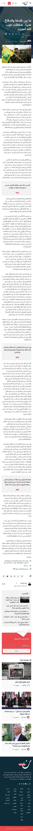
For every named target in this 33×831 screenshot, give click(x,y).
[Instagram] (23, 784)
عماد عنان (23, 717)
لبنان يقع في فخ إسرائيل (22, 682)
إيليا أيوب (24, 685)
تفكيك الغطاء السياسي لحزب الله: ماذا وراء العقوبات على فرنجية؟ (17, 744)
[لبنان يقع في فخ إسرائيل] (16, 671)
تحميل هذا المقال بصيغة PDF (20, 569)
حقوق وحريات (28, 796)
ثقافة (22, 820)
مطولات (14, 797)
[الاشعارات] (13, 3)
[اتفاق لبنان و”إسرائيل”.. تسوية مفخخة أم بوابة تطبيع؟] (16, 700)
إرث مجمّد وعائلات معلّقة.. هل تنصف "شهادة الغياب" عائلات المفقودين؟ (12, 600)
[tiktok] (19, 784)
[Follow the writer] (16, 583)
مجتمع (28, 792)
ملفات (15, 794)
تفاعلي (14, 806)
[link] (18, 193)
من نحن (7, 789)
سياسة (28, 789)
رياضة (29, 806)
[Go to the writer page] (29, 584)
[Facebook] (29, 784)
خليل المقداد (23, 41)
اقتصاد (21, 789)
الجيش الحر (25, 561)
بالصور (15, 812)
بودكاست (14, 803)
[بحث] (15, 3)
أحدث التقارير (15, 790)
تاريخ (29, 803)
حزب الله (26, 566)
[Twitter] (28, 784)
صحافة (21, 792)
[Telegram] (21, 784)
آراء (29, 800)
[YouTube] (25, 784)
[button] (29, 3)
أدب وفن (21, 795)
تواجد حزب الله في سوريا (10, 563)
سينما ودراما (21, 810)
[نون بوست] (25, 3)
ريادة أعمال (21, 799)
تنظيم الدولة (20, 563)
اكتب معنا (7, 795)
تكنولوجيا (28, 812)
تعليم (29, 809)
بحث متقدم (6, 803)
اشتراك (16, 651)
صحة (22, 817)
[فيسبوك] (4, 584)
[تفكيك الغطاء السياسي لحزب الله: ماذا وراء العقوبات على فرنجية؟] (16, 732)
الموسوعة (14, 809)
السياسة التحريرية (7, 799)
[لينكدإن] (3, 584)
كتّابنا (8, 792)
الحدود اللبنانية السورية (16, 561)
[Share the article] (23, 34)
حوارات (14, 800)
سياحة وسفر (21, 804)
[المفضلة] (9, 3)
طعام (22, 814)
